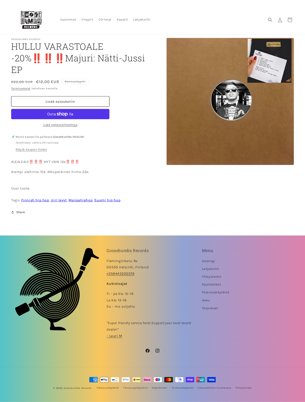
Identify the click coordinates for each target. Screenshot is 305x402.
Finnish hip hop (35, 200)
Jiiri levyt (59, 200)
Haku (206, 300)
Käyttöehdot (211, 284)
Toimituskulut (21, 88)
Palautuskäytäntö (216, 292)
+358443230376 (120, 273)
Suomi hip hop (107, 200)
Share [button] (20, 212)
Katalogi (208, 261)
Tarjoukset (210, 308)
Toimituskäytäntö (183, 387)
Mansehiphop (81, 200)
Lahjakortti (210, 269)
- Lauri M (114, 336)
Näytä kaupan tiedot (31, 149)
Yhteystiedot (211, 277)
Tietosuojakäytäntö (135, 387)
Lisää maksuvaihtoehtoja (60, 124)
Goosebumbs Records (78, 388)
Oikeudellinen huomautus (214, 387)
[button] (270, 20)
